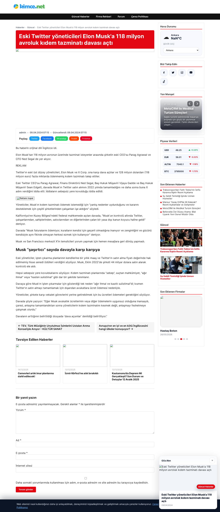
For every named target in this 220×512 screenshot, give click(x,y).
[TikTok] (164, 81)
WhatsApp (61, 138)
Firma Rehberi (103, 16)
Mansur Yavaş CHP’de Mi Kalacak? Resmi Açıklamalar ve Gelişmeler (180, 203)
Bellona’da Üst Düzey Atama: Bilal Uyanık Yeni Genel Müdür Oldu (179, 213)
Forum (121, 16)
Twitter (34, 138)
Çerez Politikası (139, 16)
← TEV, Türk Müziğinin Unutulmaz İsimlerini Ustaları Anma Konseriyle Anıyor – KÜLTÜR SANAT (54, 327)
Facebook (47, 138)
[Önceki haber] (190, 103)
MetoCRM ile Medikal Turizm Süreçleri (182, 208)
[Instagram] (182, 72)
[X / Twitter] (173, 72)
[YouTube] (191, 72)
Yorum (21, 410)
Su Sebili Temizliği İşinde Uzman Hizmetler (179, 197)
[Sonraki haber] (197, 103)
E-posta (22, 453)
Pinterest (86, 138)
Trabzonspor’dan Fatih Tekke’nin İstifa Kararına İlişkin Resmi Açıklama (181, 191)
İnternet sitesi (24, 465)
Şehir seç (169, 44)
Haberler (20, 27)
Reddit (74, 138)
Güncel (30, 27)
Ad (18, 440)
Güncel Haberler (81, 16)
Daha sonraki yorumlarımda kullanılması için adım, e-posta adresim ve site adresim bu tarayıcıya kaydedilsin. (82, 482)
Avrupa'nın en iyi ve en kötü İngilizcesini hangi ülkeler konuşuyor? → (123, 327)
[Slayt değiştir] (175, 339)
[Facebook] (164, 72)
